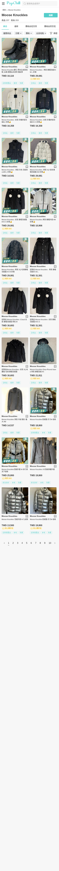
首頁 (4, 10)
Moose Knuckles (14, 10)
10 (50, 543)
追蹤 (51, 15)
